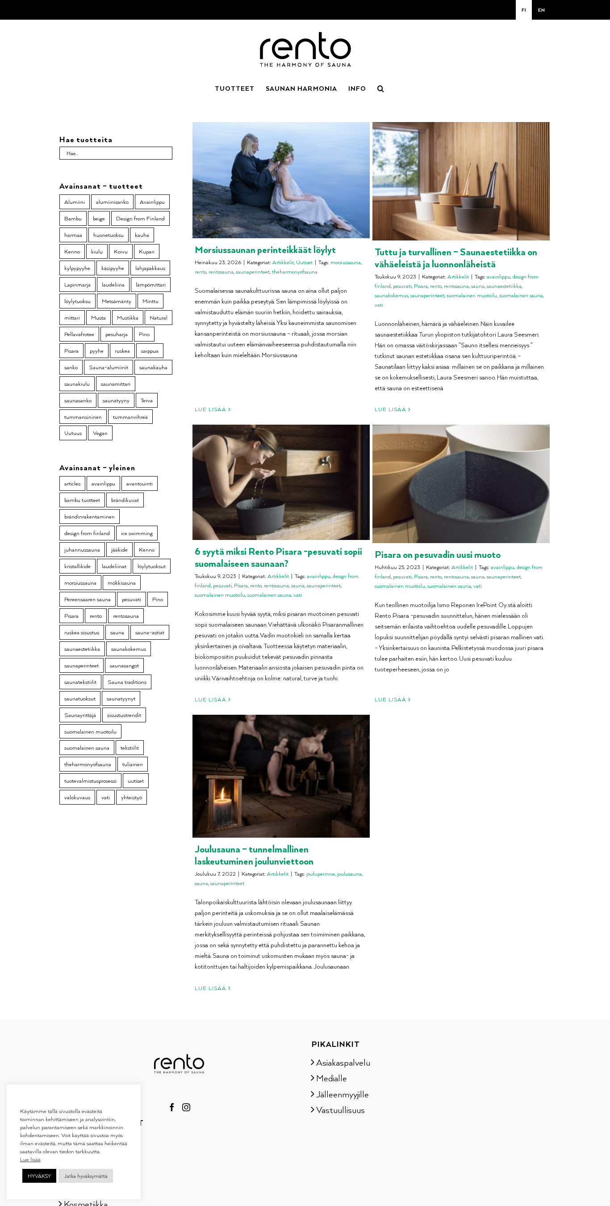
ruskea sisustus (81, 632)
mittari (72, 317)
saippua (150, 350)
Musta (98, 317)
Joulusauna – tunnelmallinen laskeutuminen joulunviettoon (254, 854)
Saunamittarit (89, 1156)
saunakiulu (77, 384)
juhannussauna (82, 549)
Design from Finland (140, 218)
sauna (478, 286)
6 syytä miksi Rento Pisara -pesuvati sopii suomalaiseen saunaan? (278, 556)
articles (72, 483)
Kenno (72, 251)
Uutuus (73, 433)
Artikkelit (283, 262)
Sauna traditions (127, 682)
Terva (147, 400)
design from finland (87, 533)
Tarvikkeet (82, 1187)
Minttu (150, 301)
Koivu (121, 251)
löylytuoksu (77, 301)
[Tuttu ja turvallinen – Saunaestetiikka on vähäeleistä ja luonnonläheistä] (461, 181)
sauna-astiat (149, 632)
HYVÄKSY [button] (39, 1175)
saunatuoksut (80, 698)
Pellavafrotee (79, 334)
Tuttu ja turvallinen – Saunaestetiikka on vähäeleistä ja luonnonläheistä (456, 257)
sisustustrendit (124, 715)
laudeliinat (114, 566)
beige (99, 218)
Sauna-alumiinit (108, 367)
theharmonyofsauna (295, 271)
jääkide (119, 549)
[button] (380, 88)
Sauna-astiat (87, 1140)
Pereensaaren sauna (87, 599)
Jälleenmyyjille (342, 1094)
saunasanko (78, 400)
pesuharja (116, 334)
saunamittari (115, 384)
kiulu (97, 251)
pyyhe (97, 350)
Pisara (421, 286)
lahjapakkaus (150, 268)
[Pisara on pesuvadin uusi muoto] (461, 484)
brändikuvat (125, 500)
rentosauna (221, 271)
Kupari (147, 251)
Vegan (100, 433)
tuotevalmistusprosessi (90, 780)
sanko (71, 367)
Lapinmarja (77, 284)
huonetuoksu (108, 235)
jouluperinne (320, 873)
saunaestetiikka (504, 286)
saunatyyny (116, 400)
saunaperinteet (253, 271)
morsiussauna (345, 262)
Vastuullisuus (340, 1109)
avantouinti (139, 483)
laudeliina (113, 284)
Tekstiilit (79, 1172)
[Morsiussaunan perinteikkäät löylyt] (281, 180)
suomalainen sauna (521, 295)
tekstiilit (130, 747)
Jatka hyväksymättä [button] (86, 1175)
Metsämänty (116, 301)
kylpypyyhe (77, 268)
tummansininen (83, 417)
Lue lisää (210, 409)
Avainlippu (152, 202)
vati (379, 304)
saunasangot (124, 665)
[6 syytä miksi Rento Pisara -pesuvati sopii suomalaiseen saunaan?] (281, 482)
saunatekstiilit (80, 682)
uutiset (136, 780)
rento (200, 271)
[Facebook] (172, 1107)
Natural (158, 317)
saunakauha (153, 367)
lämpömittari (151, 284)
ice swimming (137, 533)
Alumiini (74, 202)
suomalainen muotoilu (472, 295)
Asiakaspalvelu (343, 1062)
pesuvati (402, 286)
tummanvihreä (130, 417)
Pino (144, 334)
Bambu (73, 218)
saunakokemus (391, 295)
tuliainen (132, 764)
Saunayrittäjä (80, 715)
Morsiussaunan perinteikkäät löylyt (265, 249)
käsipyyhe (112, 268)
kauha (142, 235)
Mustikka (127, 317)
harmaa (73, 235)
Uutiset (304, 262)
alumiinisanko (112, 202)
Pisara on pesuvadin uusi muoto (438, 554)
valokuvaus (77, 797)
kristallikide (77, 566)
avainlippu (498, 276)
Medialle (331, 1077)
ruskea (122, 350)
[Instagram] (186, 1107)
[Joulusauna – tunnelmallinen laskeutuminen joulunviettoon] (281, 776)
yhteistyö (131, 797)
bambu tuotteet (82, 500)
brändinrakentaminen (89, 516)
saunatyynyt (121, 698)
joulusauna (349, 873)
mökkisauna (122, 582)
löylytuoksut (152, 566)
